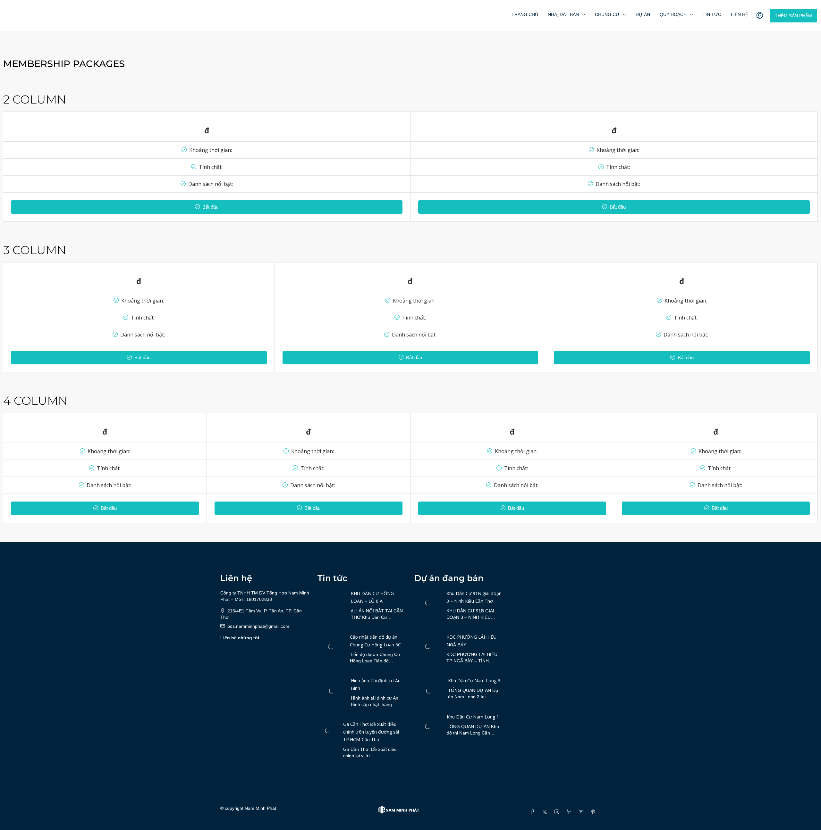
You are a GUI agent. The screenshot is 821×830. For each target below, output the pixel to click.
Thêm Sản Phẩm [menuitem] (793, 15)
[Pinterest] (594, 812)
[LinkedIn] (570, 812)
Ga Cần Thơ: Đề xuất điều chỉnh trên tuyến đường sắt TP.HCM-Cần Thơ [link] (371, 732)
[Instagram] (558, 812)
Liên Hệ (739, 14)
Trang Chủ (525, 14)
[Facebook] (533, 812)
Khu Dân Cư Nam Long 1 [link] (473, 717)
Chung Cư (607, 14)
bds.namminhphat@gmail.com (258, 626)
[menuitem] (759, 15)
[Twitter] (545, 812)
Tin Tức (712, 14)
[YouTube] (582, 812)
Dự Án (643, 14)
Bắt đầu (209, 207)
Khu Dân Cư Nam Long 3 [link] (474, 680)
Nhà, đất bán (563, 14)
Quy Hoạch (673, 14)
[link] (331, 646)
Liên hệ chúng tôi (239, 637)
